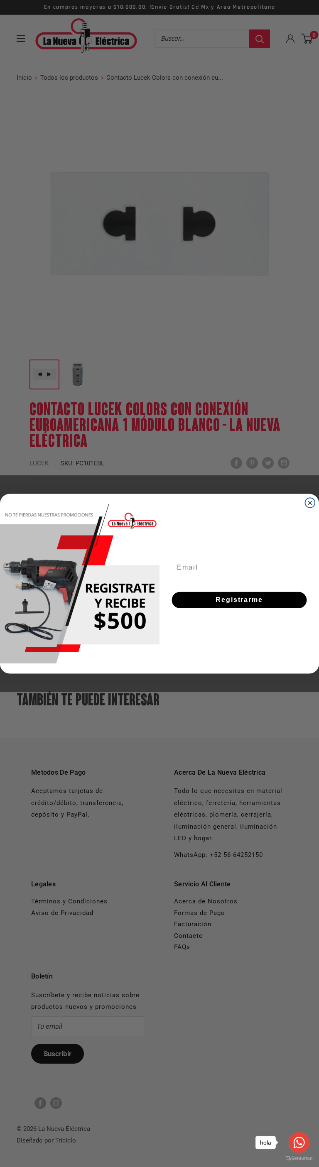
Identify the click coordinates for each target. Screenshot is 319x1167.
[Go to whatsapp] (299, 1142)
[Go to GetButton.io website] (299, 1158)
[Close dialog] (310, 503)
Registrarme (239, 599)
